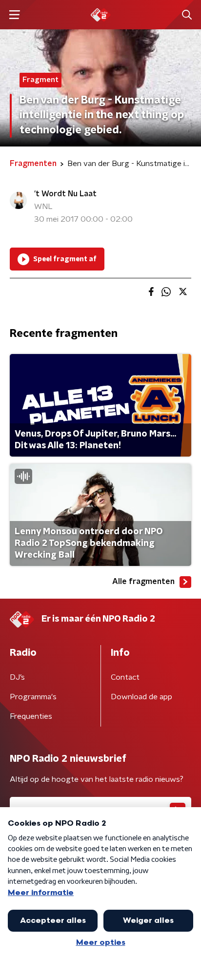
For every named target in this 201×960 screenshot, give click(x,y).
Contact (125, 677)
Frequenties (31, 716)
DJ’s (17, 677)
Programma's (33, 697)
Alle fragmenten (143, 581)
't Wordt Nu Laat (65, 194)
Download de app (141, 697)
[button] (14, 15)
